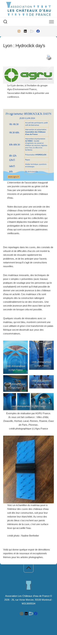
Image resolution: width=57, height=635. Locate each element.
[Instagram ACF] (19, 31)
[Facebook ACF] (38, 31)
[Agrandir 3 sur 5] (23, 379)
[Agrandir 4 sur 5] (49, 379)
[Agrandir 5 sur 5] (49, 397)
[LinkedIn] (25, 31)
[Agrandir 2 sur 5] (49, 344)
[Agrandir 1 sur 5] (23, 344)
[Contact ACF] (31, 31)
